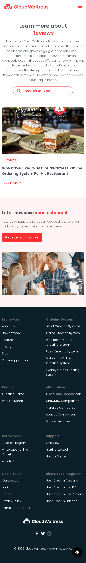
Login (6, 487)
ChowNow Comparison (62, 401)
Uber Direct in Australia (62, 480)
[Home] (43, 522)
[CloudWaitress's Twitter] (43, 533)
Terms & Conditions (16, 508)
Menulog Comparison (61, 408)
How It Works (11, 333)
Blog (5, 353)
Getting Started (57, 450)
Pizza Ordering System (62, 351)
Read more (10, 183)
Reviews (11, 159)
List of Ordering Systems (63, 326)
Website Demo (12, 401)
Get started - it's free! (22, 237)
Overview (52, 443)
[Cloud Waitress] (26, 6)
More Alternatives (58, 421)
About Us (8, 326)
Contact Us (10, 480)
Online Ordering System (63, 333)
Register (7, 494)
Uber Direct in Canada (62, 501)
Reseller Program (14, 443)
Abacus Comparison (61, 414)
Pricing (6, 347)
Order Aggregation (15, 360)
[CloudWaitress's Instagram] (49, 533)
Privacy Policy (11, 501)
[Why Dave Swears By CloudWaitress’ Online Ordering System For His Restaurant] (43, 130)
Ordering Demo (13, 394)
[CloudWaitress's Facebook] (37, 533)
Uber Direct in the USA (61, 487)
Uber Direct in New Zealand (65, 494)
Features (8, 340)
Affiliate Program (13, 461)
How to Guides (56, 456)
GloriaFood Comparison (63, 394)
